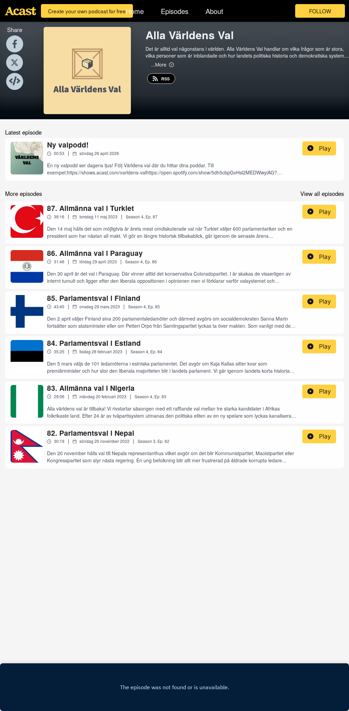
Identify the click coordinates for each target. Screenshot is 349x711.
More (158, 64)
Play (325, 148)
